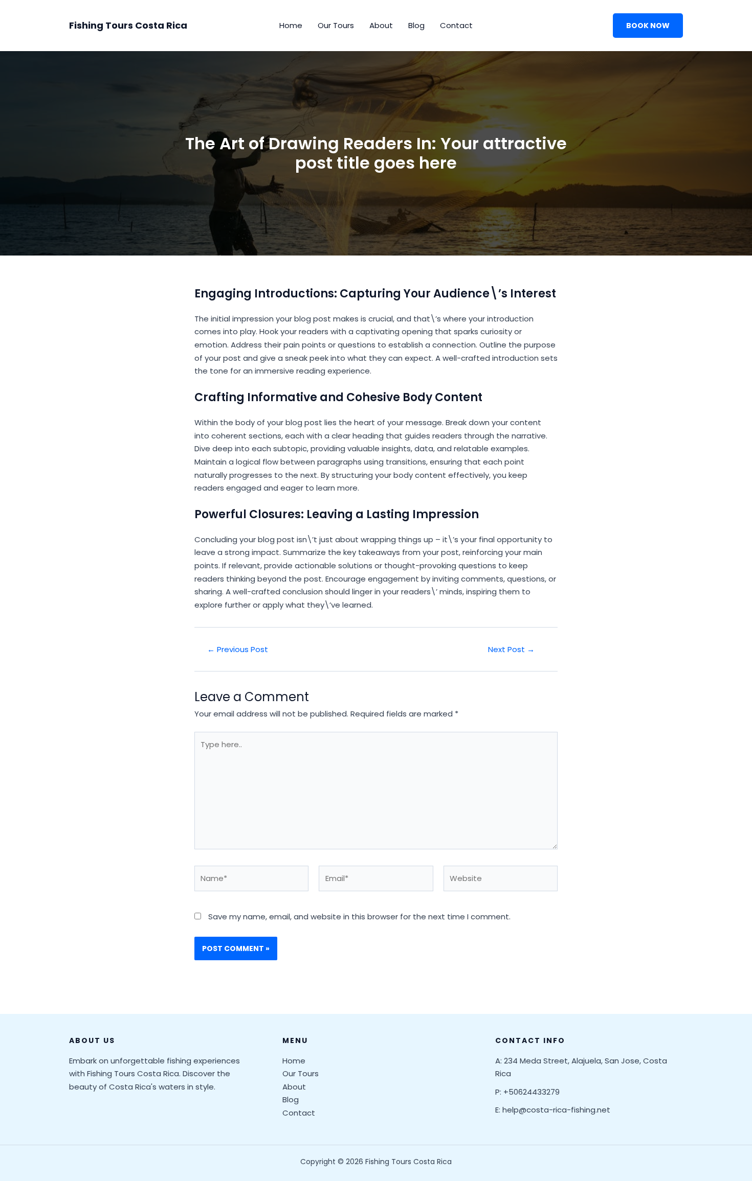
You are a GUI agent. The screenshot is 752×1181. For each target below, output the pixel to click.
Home (290, 25)
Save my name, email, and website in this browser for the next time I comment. (359, 916)
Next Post (511, 649)
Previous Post (237, 649)
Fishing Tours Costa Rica (128, 25)
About (381, 25)
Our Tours (336, 25)
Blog (416, 25)
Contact (456, 25)
